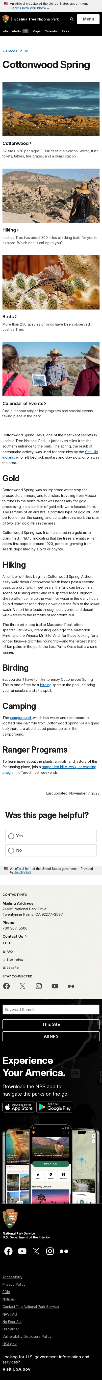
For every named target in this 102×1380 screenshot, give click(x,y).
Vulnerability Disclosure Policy (26, 1336)
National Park (36, 19)
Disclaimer (10, 1329)
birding (45, 685)
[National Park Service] (5, 19)
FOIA (6, 1292)
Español (13, 968)
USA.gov (9, 1344)
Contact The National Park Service (30, 1306)
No (19, 850)
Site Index (14, 959)
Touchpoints (22, 872)
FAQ (9, 951)
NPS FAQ (9, 1314)
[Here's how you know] (51, 6)
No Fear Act (12, 1322)
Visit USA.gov (16, 1369)
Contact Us (13, 936)
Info (5, 31)
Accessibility (12, 1277)
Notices (8, 1299)
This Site (51, 1024)
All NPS (51, 1036)
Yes (19, 835)
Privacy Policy (14, 1284)
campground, (21, 718)
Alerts (19, 31)
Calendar (51, 31)
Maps (36, 31)
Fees (65, 31)
